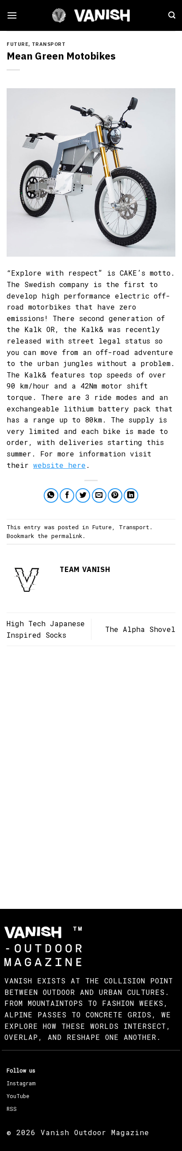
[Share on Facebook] (67, 495)
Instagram (21, 1083)
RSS (12, 1108)
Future (17, 44)
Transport (49, 44)
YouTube (18, 1095)
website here (59, 465)
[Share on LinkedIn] (131, 495)
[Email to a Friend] (99, 495)
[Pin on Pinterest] (115, 495)
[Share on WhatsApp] (51, 495)
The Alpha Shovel (140, 629)
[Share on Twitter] (83, 495)
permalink (66, 535)
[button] (12, 15)
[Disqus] (91, 769)
